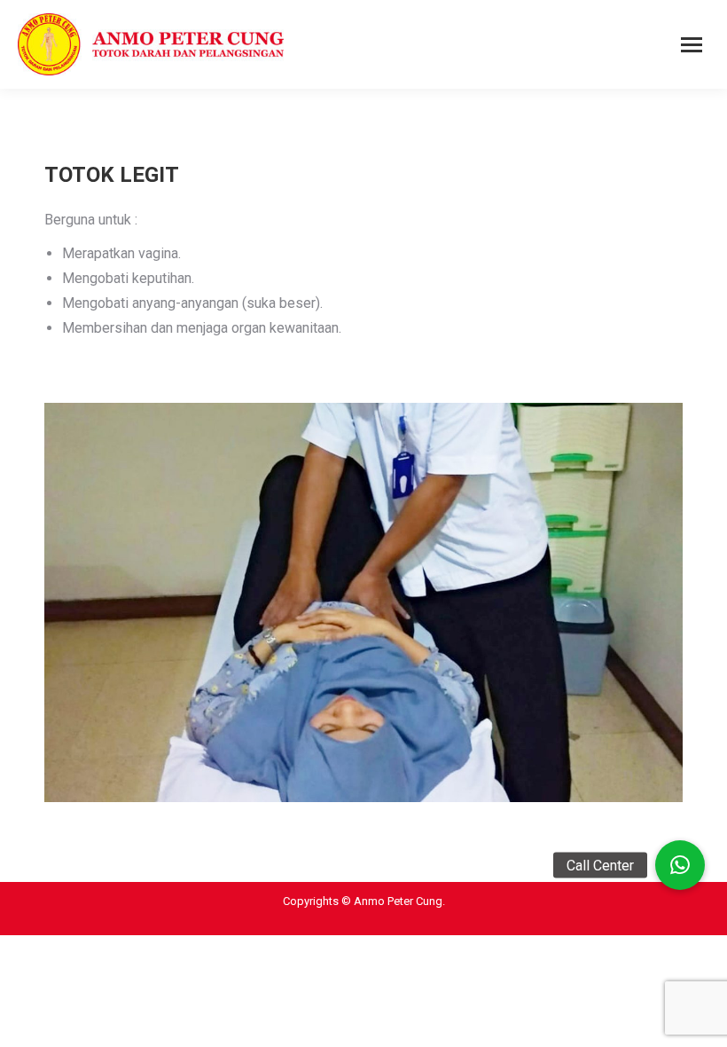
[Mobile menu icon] (691, 45)
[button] (680, 865)
